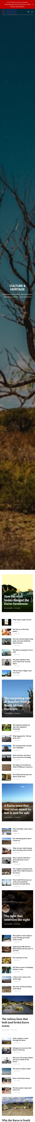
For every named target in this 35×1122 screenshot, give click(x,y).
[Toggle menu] (32, 11)
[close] (32, 4)
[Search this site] (28, 11)
